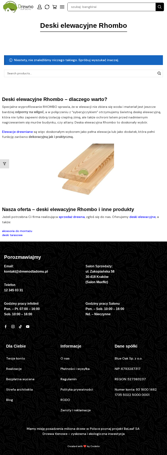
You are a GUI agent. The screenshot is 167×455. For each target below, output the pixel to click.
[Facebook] (5, 326)
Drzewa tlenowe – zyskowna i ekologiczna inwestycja (84, 434)
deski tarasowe (12, 235)
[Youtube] (27, 326)
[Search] (160, 7)
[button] (39, 7)
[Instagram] (13, 326)
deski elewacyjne (142, 217)
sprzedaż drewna (72, 217)
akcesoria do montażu (17, 231)
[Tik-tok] (20, 326)
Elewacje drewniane (17, 132)
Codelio (95, 446)
